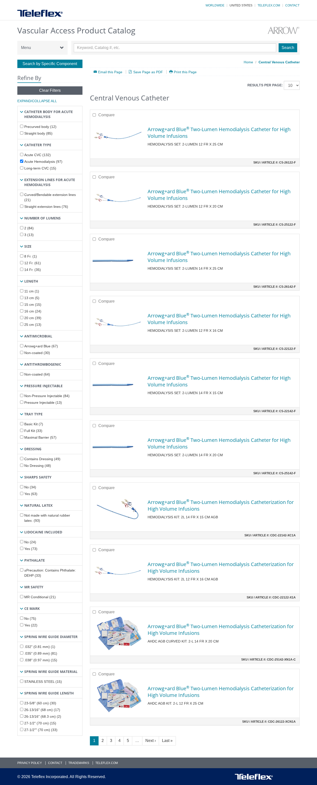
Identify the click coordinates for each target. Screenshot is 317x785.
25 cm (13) (32, 325)
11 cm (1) (31, 291)
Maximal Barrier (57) (40, 437)
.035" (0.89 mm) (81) (40, 653)
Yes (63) (30, 494)
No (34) (30, 487)
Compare (106, 115)
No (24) (30, 542)
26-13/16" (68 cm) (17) (42, 710)
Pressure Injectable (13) (43, 402)
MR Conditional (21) (40, 597)
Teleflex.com (269, 5)
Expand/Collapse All (37, 101)
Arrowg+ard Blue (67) (41, 346)
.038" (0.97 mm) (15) (40, 660)
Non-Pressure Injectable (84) (47, 396)
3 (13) (29, 235)
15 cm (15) (32, 305)
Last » (167, 740)
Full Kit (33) (33, 431)
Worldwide (215, 5)
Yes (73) (30, 549)
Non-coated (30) (37, 353)
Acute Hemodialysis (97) (43, 162)
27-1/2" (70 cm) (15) (40, 723)
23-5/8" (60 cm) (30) (40, 703)
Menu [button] (26, 48)
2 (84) (29, 228)
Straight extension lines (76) (46, 207)
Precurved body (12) (40, 127)
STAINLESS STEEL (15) (43, 682)
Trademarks (78, 763)
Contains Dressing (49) (42, 459)
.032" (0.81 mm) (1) (39, 647)
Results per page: (265, 85)
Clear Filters (50, 90)
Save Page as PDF (148, 72)
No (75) (30, 618)
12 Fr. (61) (32, 263)
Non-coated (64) (37, 374)
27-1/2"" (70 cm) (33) (40, 730)
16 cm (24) (32, 311)
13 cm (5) (31, 298)
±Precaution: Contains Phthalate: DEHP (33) (50, 572)
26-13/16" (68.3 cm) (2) (42, 716)
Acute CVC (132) (37, 155)
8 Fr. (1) (30, 256)
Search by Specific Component (50, 64)
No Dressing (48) (37, 466)
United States (241, 5)
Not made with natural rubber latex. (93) (47, 518)
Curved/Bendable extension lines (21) (50, 197)
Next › (150, 740)
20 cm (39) (32, 318)
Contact (292, 5)
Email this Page (110, 72)
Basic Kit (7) (33, 424)
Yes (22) (30, 625)
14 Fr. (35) (32, 270)
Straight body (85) (38, 133)
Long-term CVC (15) (40, 168)
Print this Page (185, 72)
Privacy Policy (29, 763)
